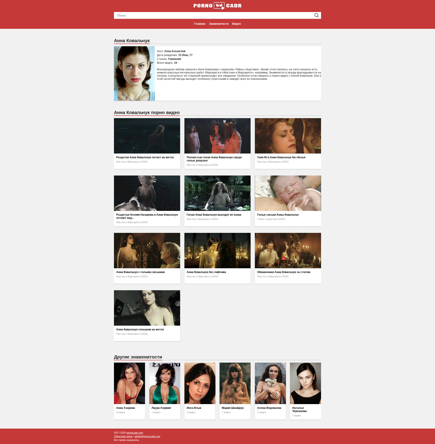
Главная (199, 23)
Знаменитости (218, 23)
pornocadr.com (134, 432)
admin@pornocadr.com (147, 436)
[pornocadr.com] (217, 5)
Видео (236, 23)
